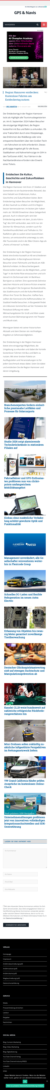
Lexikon (6, 1013)
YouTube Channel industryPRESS (15, 1061)
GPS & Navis (25, 12)
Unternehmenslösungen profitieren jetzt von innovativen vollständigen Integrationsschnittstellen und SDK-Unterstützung (25, 822)
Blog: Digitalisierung (10, 1052)
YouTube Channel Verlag (12, 1057)
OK (25, 1081)
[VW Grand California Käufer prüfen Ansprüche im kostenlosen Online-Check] (25, 767)
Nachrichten (42, 106)
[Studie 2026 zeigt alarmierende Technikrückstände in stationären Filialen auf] (25, 428)
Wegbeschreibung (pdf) (11, 978)
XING (5, 1071)
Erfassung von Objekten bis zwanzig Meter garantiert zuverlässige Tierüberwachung (24, 634)
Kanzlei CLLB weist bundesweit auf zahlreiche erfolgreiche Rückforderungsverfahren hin (24, 710)
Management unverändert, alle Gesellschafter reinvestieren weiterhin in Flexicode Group (24, 561)
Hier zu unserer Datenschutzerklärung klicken (25, 1086)
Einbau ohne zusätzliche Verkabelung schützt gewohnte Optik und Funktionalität (24, 521)
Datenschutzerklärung (14, 918)
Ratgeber (6, 1017)
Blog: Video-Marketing (11, 1047)
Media (5, 1003)
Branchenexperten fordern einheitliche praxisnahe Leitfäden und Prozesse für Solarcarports (24, 408)
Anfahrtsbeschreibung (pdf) (13, 964)
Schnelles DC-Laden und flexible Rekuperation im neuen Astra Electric (23, 597)
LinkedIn (6, 1066)
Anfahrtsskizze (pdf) (10, 968)
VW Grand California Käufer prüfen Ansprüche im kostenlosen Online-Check (24, 784)
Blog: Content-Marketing (12, 1042)
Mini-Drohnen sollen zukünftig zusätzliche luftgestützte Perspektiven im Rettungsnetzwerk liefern (25, 747)
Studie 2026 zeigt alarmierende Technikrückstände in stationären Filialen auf (24, 444)
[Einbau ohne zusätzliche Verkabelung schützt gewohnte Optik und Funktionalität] (25, 504)
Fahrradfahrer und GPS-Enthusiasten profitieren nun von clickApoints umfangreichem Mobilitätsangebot (24, 482)
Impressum (7, 959)
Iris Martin (11, 106)
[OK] (47, 1081)
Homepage (7, 954)
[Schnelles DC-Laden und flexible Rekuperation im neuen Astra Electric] (25, 581)
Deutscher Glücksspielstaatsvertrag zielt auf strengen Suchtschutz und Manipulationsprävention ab (24, 670)
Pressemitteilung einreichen (13, 1008)
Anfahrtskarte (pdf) (10, 973)
